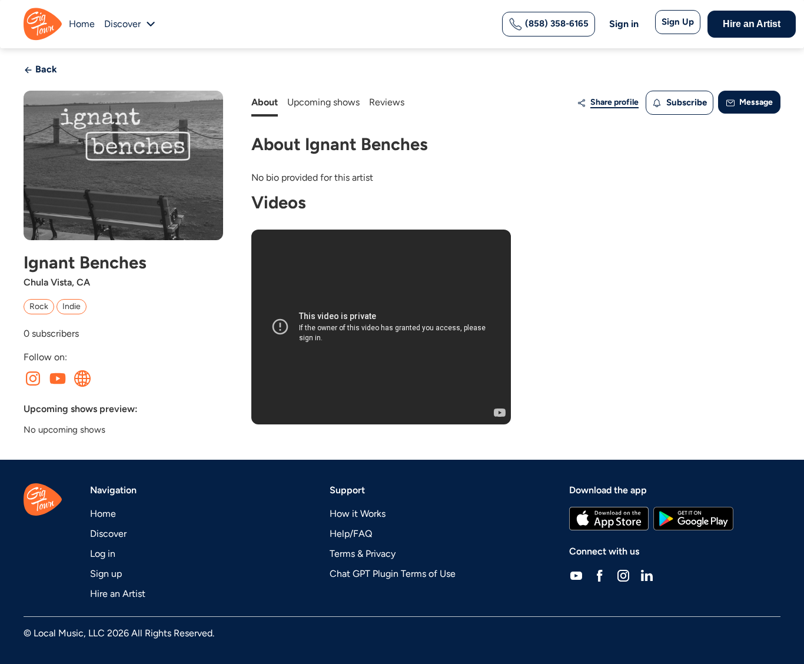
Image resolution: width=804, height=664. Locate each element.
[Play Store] (693, 518)
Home (82, 23)
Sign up (106, 573)
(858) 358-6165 (556, 23)
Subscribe (685, 102)
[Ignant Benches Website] (82, 378)
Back (45, 69)
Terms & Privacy (363, 553)
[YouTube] (576, 575)
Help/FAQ (351, 533)
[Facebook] (600, 575)
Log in (102, 553)
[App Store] (609, 518)
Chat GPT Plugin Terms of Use (393, 573)
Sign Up (678, 21)
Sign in (624, 23)
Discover (108, 533)
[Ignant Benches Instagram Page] (33, 378)
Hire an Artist (751, 24)
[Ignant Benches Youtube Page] (57, 378)
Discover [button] (122, 23)
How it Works (358, 513)
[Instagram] (623, 575)
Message (755, 102)
